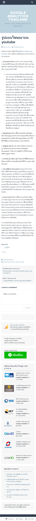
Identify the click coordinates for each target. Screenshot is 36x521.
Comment (28, 308)
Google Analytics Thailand (18, 16)
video (17, 262)
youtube (21, 262)
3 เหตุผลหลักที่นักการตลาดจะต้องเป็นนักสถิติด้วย (17, 280)
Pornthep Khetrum (18, 47)
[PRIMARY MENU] (4, 2)
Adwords (12, 262)
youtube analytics (8, 259)
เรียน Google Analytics (17, 325)
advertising (6, 262)
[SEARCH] (32, 2)
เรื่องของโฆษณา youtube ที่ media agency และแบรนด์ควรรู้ (17, 271)
